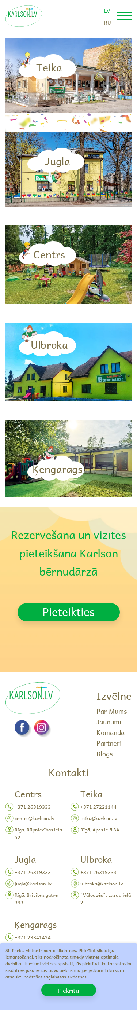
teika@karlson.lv (98, 818)
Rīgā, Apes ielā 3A (99, 829)
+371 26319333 (33, 807)
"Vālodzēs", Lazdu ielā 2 (105, 898)
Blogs (104, 753)
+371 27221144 (98, 807)
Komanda (110, 732)
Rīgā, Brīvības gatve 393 (36, 898)
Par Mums (111, 711)
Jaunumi (108, 721)
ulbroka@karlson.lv (101, 883)
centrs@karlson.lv (34, 818)
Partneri (109, 743)
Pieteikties (68, 611)
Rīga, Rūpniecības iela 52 (38, 833)
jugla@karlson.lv (33, 883)
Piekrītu (68, 990)
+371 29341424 (33, 937)
